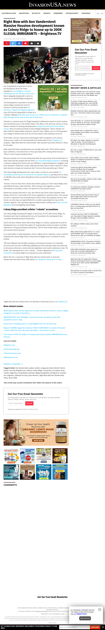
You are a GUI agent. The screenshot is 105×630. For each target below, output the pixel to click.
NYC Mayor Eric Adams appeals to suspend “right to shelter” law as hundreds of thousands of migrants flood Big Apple (85, 142)
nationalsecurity (72, 13)
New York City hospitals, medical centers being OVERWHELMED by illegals (86, 180)
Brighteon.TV (62, 302)
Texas (6, 378)
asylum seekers (35, 368)
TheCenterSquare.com (12, 353)
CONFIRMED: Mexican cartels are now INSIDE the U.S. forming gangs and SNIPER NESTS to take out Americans (85, 206)
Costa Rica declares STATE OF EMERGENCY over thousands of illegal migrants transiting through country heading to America (85, 216)
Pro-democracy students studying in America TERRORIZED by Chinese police (85, 188)
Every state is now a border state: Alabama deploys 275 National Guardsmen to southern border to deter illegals (85, 159)
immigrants (54, 373)
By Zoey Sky (81, 107)
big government (48, 368)
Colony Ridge (37, 370)
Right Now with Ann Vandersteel (52, 375)
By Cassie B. (81, 237)
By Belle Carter (81, 146)
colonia (29, 370)
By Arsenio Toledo (82, 97)
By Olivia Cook (81, 154)
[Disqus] (36, 513)
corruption (56, 370)
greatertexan (24, 13)
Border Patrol (59, 368)
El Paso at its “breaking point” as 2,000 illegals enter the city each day (30, 324)
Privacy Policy (52, 623)
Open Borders (33, 375)
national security (21, 375)
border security (9, 370)
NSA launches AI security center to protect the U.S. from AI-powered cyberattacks (86, 271)
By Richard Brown (82, 175)
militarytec (36, 13)
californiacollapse (9, 13)
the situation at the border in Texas (48, 259)
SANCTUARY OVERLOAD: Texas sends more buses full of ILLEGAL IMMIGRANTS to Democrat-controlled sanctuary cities (84, 251)
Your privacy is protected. (14, 409)
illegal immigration (43, 373)
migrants (47, 13)
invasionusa (86, 13)
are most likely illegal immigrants (47, 161)
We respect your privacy (42, 611)
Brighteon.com (9, 345)
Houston (31, 373)
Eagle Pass (14, 373)
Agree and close (85, 618)
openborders (58, 13)
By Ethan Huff (81, 183)
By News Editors (82, 136)
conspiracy (47, 370)
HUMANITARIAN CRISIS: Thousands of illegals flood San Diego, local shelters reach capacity (86, 242)
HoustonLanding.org (11, 349)
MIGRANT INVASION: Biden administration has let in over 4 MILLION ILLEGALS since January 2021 (85, 113)
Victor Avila (13, 378)
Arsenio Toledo (20, 39)
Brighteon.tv (20, 370)
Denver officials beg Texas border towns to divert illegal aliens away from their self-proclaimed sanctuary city (85, 196)
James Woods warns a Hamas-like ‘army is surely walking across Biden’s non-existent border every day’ (85, 132)
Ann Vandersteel (22, 368)
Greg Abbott (23, 373)
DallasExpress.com (11, 357)
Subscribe (95, 627)
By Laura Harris (82, 255)
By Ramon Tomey (82, 200)
